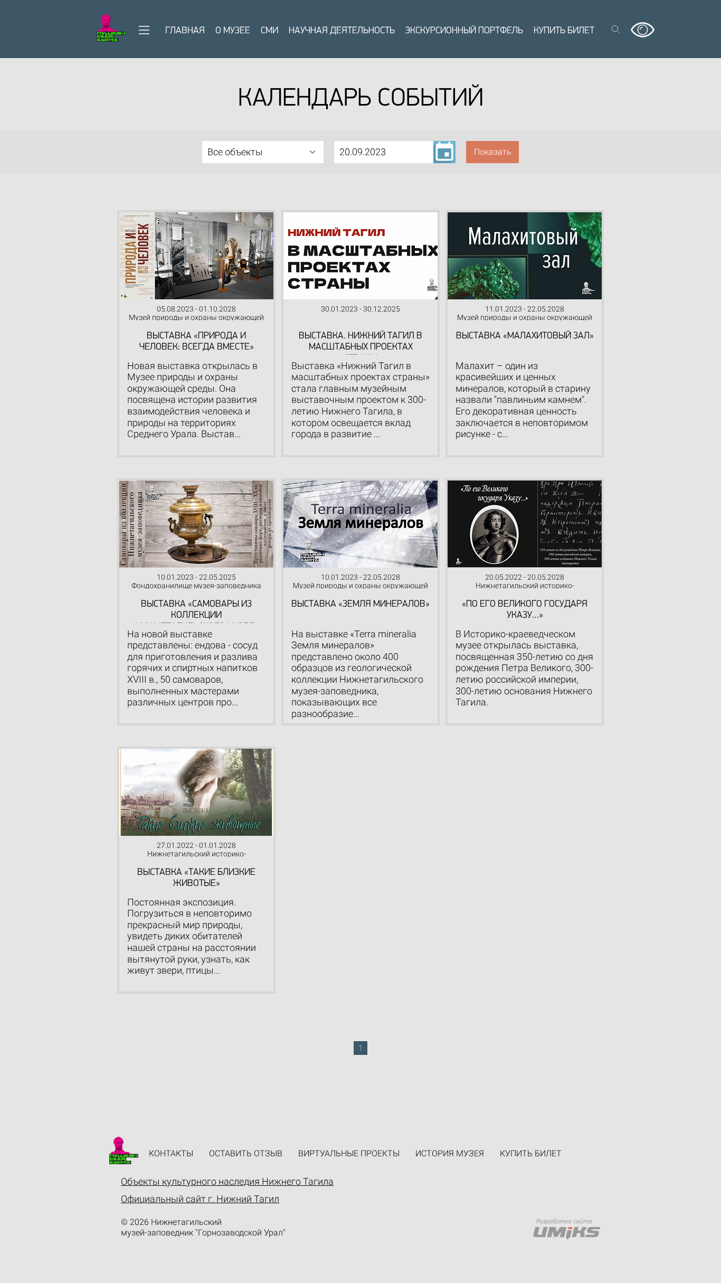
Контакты (171, 1153)
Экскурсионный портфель (464, 31)
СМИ (269, 31)
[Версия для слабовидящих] (642, 26)
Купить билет (564, 31)
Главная (185, 31)
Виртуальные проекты (349, 1153)
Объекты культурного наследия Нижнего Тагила (227, 1181)
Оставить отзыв (245, 1153)
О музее (232, 31)
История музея (449, 1153)
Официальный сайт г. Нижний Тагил (200, 1198)
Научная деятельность (342, 31)
